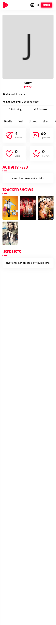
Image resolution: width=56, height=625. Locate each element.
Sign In (46, 5)
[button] (32, 5)
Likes (46, 121)
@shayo (28, 86)
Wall (21, 121)
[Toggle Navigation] (13, 5)
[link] (5, 5)
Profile (8, 121)
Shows (33, 121)
